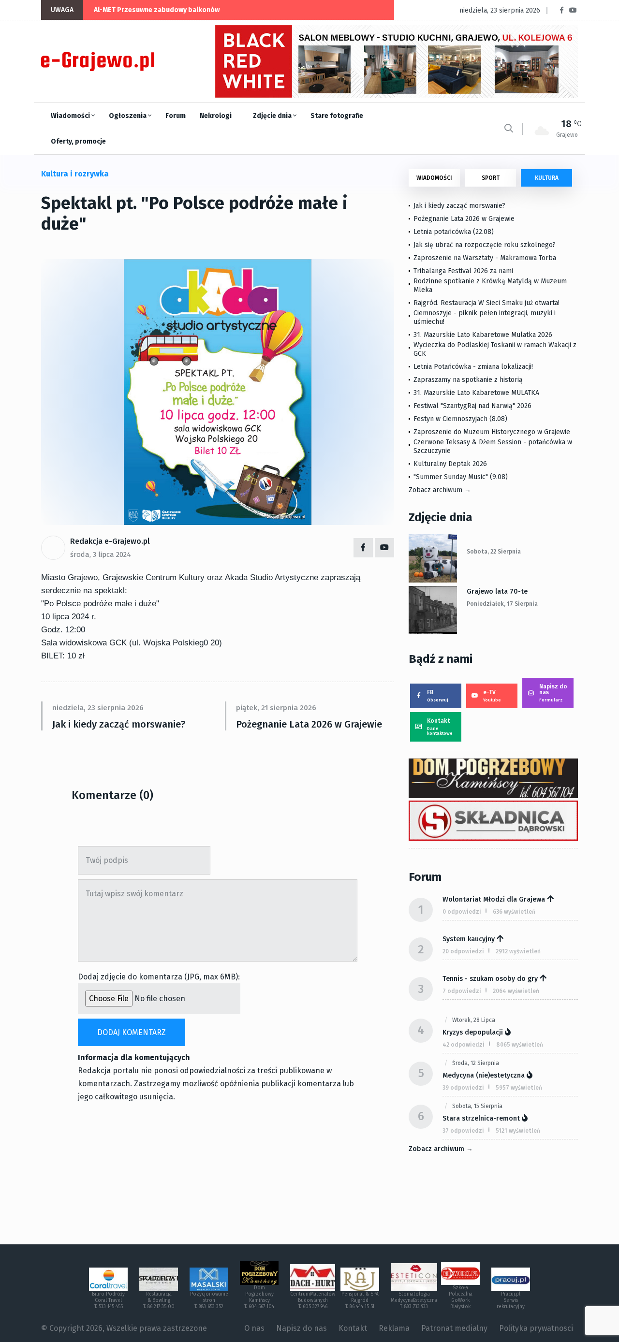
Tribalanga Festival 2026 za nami (463, 271)
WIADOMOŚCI (434, 178)
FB (437, 695)
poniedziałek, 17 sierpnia (502, 603)
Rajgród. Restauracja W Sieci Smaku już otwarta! (486, 303)
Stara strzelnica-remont (481, 1118)
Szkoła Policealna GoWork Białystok (460, 1297)
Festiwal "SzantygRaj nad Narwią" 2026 (472, 406)
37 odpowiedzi (463, 1130)
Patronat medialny (454, 1328)
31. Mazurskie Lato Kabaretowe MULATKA (476, 393)
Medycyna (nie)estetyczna (483, 1075)
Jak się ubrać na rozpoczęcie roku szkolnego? (484, 245)
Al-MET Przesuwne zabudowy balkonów (157, 10)
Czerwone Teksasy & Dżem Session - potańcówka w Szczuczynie (492, 446)
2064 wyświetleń (516, 991)
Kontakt (440, 726)
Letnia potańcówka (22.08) (453, 232)
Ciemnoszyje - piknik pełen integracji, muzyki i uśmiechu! (484, 317)
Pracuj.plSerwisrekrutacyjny (511, 1300)
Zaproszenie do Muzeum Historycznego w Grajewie (491, 432)
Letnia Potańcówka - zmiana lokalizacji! (473, 367)
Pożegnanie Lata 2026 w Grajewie (309, 724)
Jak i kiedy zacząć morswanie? (118, 724)
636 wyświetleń (514, 911)
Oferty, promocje (78, 141)
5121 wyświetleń (518, 1130)
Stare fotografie (336, 116)
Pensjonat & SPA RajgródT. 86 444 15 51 (360, 1300)
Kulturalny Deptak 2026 (450, 464)
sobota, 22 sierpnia (494, 551)
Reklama (394, 1328)
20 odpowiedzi (463, 951)
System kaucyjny (468, 939)
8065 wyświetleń (519, 1044)
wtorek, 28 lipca (473, 1020)
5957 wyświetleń (519, 1087)
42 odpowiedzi (463, 1044)
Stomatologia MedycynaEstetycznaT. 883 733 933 (414, 1300)
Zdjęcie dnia (273, 116)
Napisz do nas (553, 692)
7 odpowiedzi (461, 991)
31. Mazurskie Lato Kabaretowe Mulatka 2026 (482, 335)
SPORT (491, 178)
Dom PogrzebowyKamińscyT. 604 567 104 (259, 1297)
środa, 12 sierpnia (475, 1063)
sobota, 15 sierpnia (477, 1106)
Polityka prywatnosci (536, 1328)
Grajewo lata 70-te (497, 591)
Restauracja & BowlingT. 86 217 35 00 (159, 1300)
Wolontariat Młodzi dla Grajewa (493, 899)
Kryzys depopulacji (472, 1032)
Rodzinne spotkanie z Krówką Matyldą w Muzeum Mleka (490, 285)
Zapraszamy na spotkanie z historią (468, 380)
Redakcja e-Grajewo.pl (110, 541)
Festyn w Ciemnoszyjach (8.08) (460, 419)
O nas (254, 1328)
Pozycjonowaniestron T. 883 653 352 (209, 1300)
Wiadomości (71, 116)
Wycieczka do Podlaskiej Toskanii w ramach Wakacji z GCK (494, 349)
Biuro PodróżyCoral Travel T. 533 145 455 (108, 1300)
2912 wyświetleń (518, 951)
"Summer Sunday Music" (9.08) (460, 477)
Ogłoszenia (128, 116)
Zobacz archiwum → (440, 490)
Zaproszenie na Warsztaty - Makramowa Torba (484, 258)
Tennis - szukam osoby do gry (490, 979)
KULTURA (547, 178)
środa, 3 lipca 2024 (100, 554)
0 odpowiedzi (461, 911)
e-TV (492, 695)
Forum (175, 116)
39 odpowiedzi (463, 1087)
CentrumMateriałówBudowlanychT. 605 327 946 (312, 1300)
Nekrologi (216, 116)
